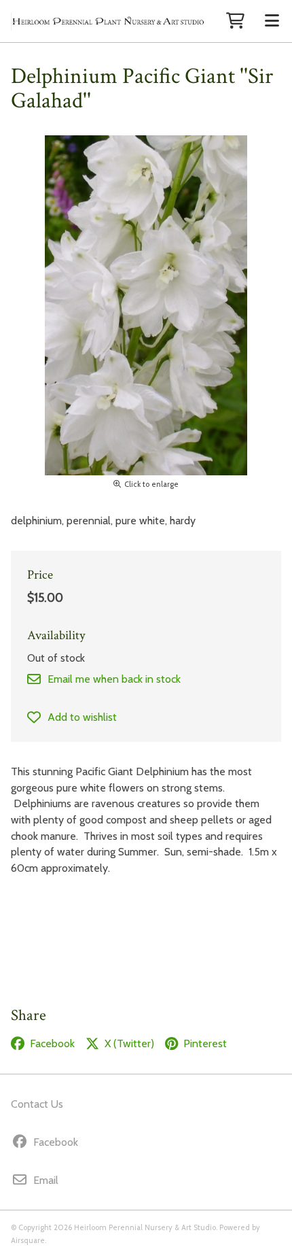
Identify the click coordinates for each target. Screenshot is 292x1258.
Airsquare (28, 1240)
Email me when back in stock (114, 679)
